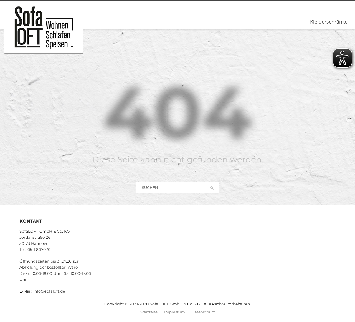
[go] (212, 188)
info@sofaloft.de (49, 291)
